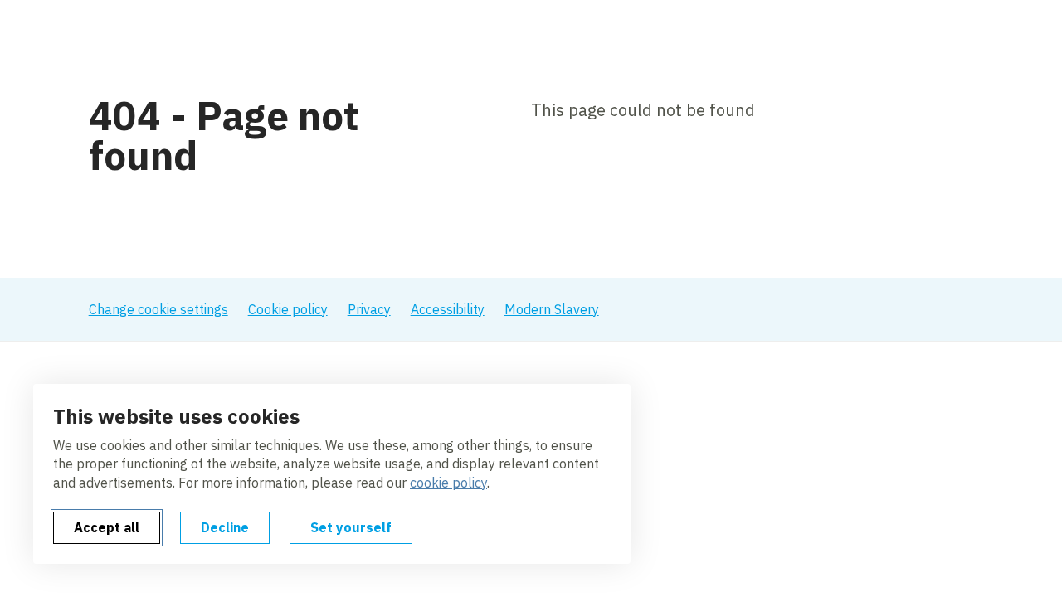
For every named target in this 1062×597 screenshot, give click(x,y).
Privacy (369, 309)
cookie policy (448, 482)
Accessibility (448, 309)
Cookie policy (288, 309)
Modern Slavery (551, 309)
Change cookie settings (158, 309)
